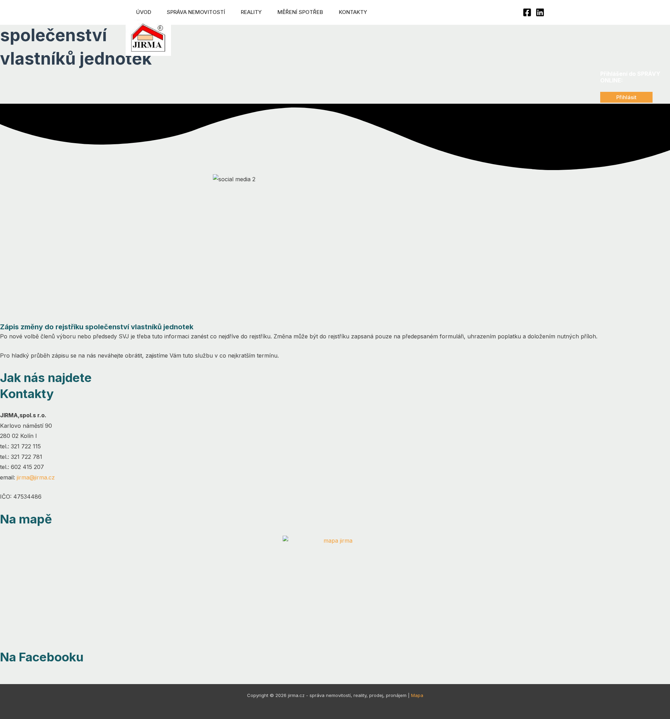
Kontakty (353, 12)
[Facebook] (527, 12)
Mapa (417, 695)
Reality (251, 12)
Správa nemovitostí (196, 12)
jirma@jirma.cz (36, 477)
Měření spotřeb (300, 12)
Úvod (143, 12)
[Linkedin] (540, 12)
